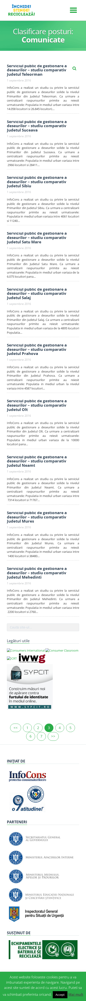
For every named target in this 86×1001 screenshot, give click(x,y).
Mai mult (75, 994)
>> (53, 736)
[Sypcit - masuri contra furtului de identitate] (30, 686)
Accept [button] (60, 995)
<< (16, 727)
